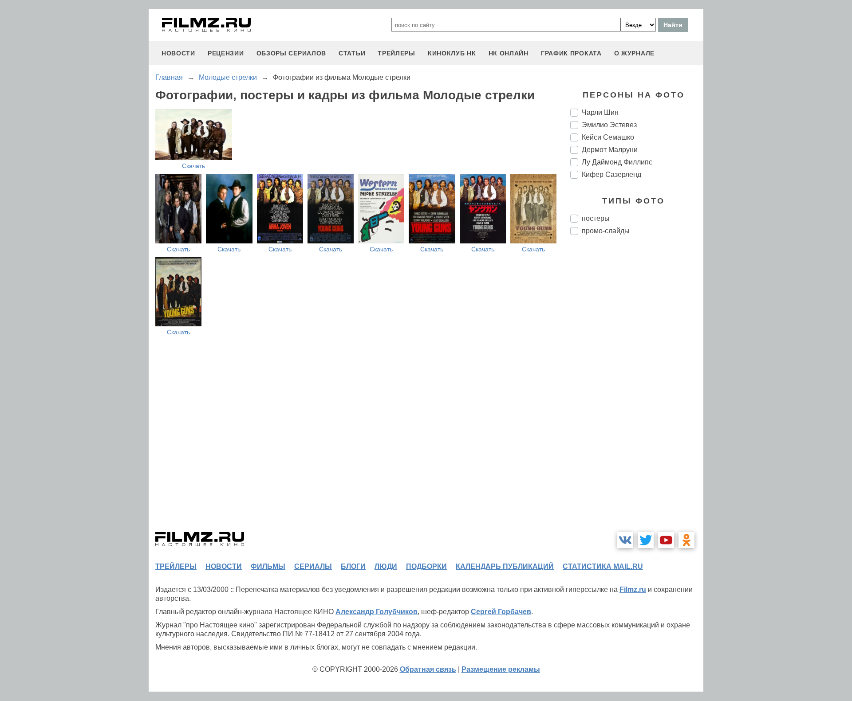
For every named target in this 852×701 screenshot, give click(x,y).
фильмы (268, 566)
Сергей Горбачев (501, 611)
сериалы (313, 566)
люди (386, 566)
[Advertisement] (636, 390)
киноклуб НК (452, 53)
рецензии (226, 53)
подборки (426, 566)
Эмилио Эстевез (609, 125)
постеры (596, 218)
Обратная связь (428, 669)
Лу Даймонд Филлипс (617, 162)
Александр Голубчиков (376, 611)
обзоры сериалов (291, 53)
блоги (353, 566)
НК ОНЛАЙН (509, 53)
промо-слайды (606, 231)
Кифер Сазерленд (611, 174)
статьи (352, 53)
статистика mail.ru (603, 566)
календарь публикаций (505, 566)
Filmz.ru (632, 589)
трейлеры (396, 53)
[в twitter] (646, 540)
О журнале (634, 53)
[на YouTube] (666, 540)
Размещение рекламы (501, 669)
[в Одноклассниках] (686, 540)
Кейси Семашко (608, 137)
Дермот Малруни (610, 149)
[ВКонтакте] (625, 540)
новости (178, 53)
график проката (571, 53)
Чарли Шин (600, 112)
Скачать (193, 165)
